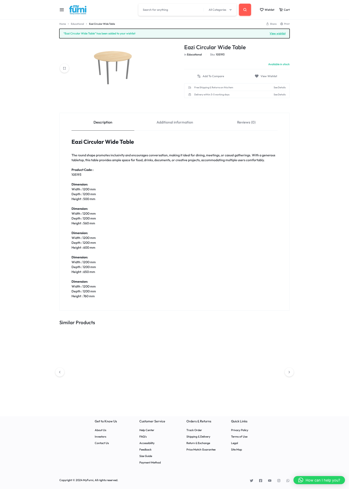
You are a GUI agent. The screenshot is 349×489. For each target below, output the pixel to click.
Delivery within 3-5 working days (211, 94)
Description (103, 122)
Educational (77, 23)
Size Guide (145, 456)
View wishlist (278, 33)
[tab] (102, 122)
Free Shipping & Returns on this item (213, 87)
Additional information (175, 122)
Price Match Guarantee (200, 449)
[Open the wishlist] (266, 76)
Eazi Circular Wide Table (102, 141)
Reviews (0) (246, 122)
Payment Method (150, 462)
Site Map (236, 449)
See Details (280, 87)
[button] (210, 76)
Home (62, 23)
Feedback (145, 449)
